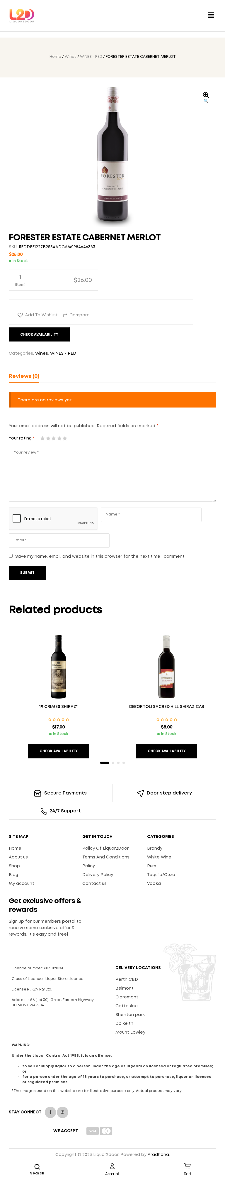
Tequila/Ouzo (161, 875)
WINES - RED (91, 56)
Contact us (94, 883)
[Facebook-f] (50, 1112)
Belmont (124, 988)
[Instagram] (62, 1112)
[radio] (53, 280)
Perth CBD (126, 979)
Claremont (126, 997)
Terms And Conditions (105, 857)
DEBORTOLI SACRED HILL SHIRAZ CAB (166, 707)
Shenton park (130, 1015)
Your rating (22, 438)
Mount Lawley (130, 1032)
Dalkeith (124, 1023)
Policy (88, 866)
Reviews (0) (24, 376)
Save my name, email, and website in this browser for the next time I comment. (100, 556)
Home (55, 56)
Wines (70, 56)
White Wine (159, 857)
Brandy (154, 848)
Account (112, 1174)
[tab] (24, 376)
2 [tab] (113, 763)
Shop (14, 866)
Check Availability (39, 334)
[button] (211, 15)
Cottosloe (126, 1006)
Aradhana (158, 1155)
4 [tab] (123, 763)
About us (18, 857)
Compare (79, 315)
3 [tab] (118, 763)
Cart (187, 1174)
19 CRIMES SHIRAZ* (58, 707)
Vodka (154, 883)
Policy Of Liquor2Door (105, 848)
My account (21, 883)
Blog (13, 875)
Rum (151, 866)
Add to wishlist (41, 315)
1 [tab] (104, 763)
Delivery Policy (97, 875)
